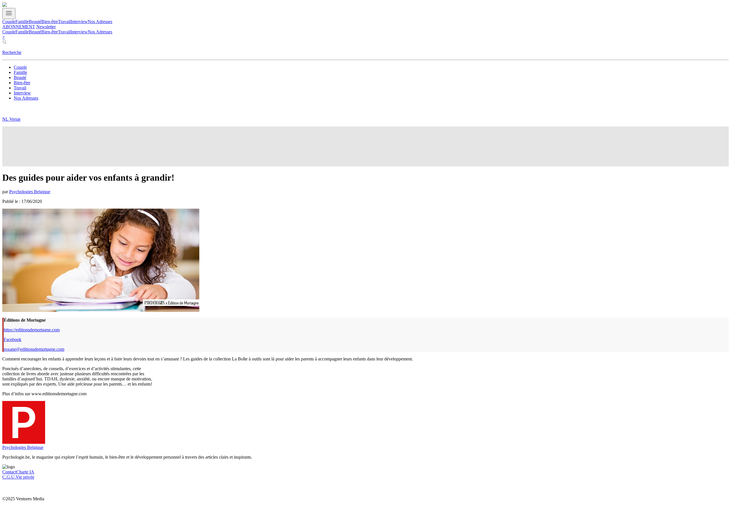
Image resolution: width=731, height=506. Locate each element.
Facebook (12, 339)
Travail (64, 21)
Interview (79, 21)
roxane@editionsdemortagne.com (34, 349)
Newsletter (46, 26)
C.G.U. (9, 477)
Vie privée (25, 477)
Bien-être (49, 21)
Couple (8, 21)
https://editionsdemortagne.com (32, 329)
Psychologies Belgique (29, 191)
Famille (22, 21)
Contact (9, 471)
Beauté (35, 21)
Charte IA (25, 471)
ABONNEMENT (18, 26)
